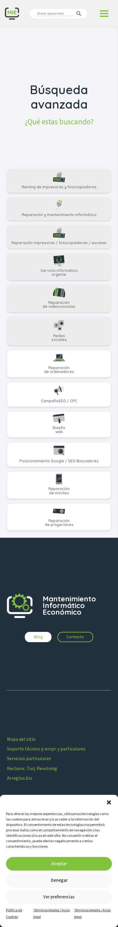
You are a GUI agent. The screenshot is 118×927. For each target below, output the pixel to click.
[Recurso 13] (12, 14)
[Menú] (104, 13)
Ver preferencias (59, 897)
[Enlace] (59, 181)
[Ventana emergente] (58, 13)
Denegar (59, 880)
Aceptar (59, 864)
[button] (109, 802)
